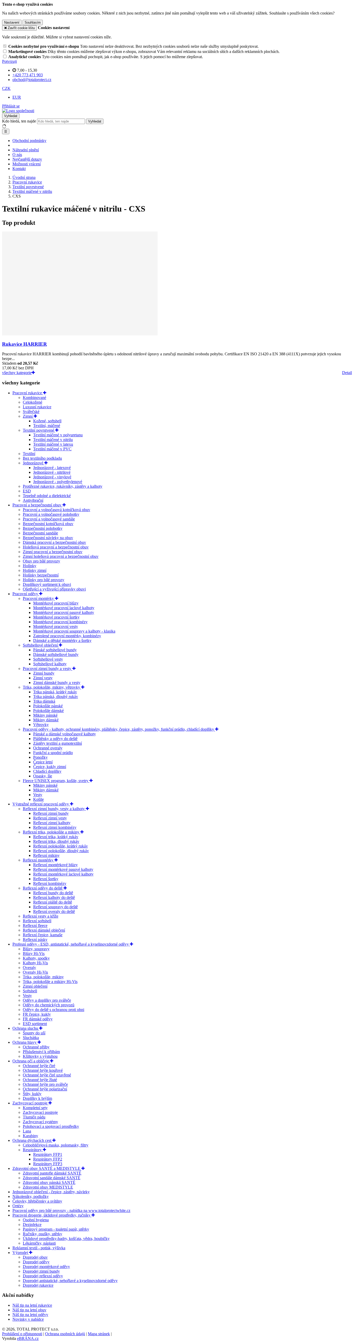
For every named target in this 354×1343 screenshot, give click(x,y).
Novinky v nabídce (28, 1319)
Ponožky (40, 757)
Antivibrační (33, 500)
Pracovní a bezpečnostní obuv (37, 505)
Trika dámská (44, 701)
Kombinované (34, 397)
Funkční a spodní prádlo (53, 752)
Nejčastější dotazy (27, 159)
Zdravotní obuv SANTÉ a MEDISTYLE (46, 1168)
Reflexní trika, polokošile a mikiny (51, 832)
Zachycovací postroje (30, 1103)
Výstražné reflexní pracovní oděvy (41, 804)
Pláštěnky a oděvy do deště (55, 738)
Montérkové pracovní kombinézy (60, 622)
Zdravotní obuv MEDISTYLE (48, 1187)
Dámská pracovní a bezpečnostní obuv (54, 542)
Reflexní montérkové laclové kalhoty (63, 874)
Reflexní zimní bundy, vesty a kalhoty (54, 808)
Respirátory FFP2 (47, 1159)
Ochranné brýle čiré (39, 1065)
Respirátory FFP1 (47, 1154)
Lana (27, 1131)
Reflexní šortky (45, 879)
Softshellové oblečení (41, 645)
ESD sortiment (35, 1023)
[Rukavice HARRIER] (80, 334)
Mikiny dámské (46, 720)
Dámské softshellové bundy (56, 654)
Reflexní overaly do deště (54, 911)
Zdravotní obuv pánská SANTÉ (49, 1182)
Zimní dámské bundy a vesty (56, 682)
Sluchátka (31, 1037)
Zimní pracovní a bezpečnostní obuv (52, 552)
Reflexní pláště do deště (52, 902)
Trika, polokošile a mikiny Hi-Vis (50, 981)
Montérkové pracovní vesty (55, 626)
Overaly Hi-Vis (35, 972)
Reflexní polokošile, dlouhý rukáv (61, 851)
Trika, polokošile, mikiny (43, 977)
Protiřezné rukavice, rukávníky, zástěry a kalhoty (62, 486)
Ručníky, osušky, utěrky (42, 1234)
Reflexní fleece (35, 925)
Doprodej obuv (35, 1257)
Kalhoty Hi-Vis (35, 963)
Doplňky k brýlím (37, 1098)
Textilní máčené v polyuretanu (58, 435)
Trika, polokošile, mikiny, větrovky (52, 687)
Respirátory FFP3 (47, 1164)
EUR (16, 97)
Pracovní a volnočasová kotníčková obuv (56, 509)
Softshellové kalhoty (50, 664)
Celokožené (32, 402)
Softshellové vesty (48, 659)
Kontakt (19, 168)
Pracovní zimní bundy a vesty (47, 668)
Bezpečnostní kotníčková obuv (48, 523)
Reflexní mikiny (46, 855)
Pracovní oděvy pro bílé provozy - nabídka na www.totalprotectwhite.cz (71, 1210)
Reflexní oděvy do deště (43, 888)
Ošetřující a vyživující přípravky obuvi (54, 589)
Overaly (29, 967)
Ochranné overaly (47, 748)
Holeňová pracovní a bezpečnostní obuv (56, 547)
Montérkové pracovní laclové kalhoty (63, 608)
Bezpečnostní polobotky (42, 528)
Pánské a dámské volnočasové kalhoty (64, 734)
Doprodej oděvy (36, 1262)
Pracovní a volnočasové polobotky (51, 514)
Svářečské (31, 411)
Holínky (29, 566)
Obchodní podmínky (29, 140)
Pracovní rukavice (27, 393)
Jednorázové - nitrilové (51, 472)
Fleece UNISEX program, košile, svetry (56, 780)
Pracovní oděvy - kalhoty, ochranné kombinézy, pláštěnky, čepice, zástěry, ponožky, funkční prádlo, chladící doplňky (119, 729)
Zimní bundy (43, 673)
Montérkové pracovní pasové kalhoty (63, 612)
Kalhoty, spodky (36, 958)
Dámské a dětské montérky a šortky (62, 640)
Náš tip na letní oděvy (30, 1314)
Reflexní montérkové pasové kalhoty (63, 869)
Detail (347, 372)
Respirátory (33, 1150)
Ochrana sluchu (25, 1028)
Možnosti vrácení (26, 164)
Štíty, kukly (32, 1093)
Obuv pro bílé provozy (41, 561)
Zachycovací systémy (40, 1122)
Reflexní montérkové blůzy (55, 865)
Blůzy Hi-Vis (34, 953)
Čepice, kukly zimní (49, 766)
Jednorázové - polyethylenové (57, 481)
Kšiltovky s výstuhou (40, 1056)
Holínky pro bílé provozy (43, 580)
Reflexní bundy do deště (53, 893)
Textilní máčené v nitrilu (53, 439)
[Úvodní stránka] (18, 110)
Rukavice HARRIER (24, 344)
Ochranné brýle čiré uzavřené (47, 1075)
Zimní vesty (43, 678)
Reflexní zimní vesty (50, 818)
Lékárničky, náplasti (39, 1243)
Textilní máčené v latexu (53, 444)
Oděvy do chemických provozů (48, 1005)
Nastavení (11, 22)
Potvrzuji (9, 61)
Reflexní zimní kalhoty (51, 822)
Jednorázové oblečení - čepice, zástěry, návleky (51, 1192)
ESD (27, 491)
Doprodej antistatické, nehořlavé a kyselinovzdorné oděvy (70, 1280)
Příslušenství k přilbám (41, 1051)
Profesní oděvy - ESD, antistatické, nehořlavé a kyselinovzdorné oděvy (71, 944)
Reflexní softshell (37, 921)
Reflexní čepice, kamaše (42, 935)
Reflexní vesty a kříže (40, 916)
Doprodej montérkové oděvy (46, 1266)
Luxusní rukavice (37, 407)
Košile (38, 799)
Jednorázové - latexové (52, 467)
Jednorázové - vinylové (52, 477)
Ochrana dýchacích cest (32, 1140)
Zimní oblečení (35, 986)
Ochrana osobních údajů (65, 1334)
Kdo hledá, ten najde (19, 121)
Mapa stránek (99, 1334)
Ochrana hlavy (25, 1042)
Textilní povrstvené (39, 430)
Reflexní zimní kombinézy (54, 827)
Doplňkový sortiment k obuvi (47, 584)
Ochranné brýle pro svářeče (45, 1084)
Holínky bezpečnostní (41, 575)
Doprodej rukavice (38, 1285)
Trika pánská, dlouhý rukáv (55, 696)
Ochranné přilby (36, 1047)
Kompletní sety (35, 1107)
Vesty (37, 794)
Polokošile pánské (48, 706)
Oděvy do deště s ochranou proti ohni (53, 1009)
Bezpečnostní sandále (40, 533)
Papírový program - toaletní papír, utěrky (56, 1229)
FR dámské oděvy (38, 1019)
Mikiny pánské (45, 715)
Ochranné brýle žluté (40, 1079)
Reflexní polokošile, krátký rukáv (60, 846)
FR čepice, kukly (37, 1014)
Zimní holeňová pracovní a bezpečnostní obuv (60, 556)
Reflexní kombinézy (49, 883)
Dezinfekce (32, 1224)
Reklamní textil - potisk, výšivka (38, 1248)
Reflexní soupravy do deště (55, 907)
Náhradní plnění (25, 150)
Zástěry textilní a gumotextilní (57, 743)
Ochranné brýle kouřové (43, 1070)
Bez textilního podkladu (42, 458)
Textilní (29, 453)
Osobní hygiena (36, 1220)
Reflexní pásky (35, 939)
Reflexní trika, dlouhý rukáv (56, 841)
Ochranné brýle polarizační (45, 1089)
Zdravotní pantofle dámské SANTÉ (52, 1173)
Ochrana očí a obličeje (31, 1061)
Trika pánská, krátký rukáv (55, 692)
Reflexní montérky (38, 860)
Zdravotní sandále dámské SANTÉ (51, 1178)
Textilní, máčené (46, 425)
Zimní (28, 416)
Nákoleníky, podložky (30, 1196)
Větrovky (41, 724)
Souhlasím (33, 22)
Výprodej (20, 1252)
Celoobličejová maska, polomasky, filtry (55, 1145)
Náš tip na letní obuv (29, 1310)
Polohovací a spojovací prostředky (51, 1126)
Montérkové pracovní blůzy (56, 603)
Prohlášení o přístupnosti (22, 1334)
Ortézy (18, 1206)
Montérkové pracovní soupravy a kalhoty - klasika (74, 631)
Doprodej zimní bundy (41, 1271)
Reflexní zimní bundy (51, 813)
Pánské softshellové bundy (55, 650)
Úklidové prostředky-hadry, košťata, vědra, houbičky (66, 1238)
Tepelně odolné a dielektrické (47, 495)
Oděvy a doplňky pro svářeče (47, 1000)
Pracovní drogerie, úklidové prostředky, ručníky (51, 1215)
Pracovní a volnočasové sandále (49, 519)
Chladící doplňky (47, 771)
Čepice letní (43, 762)
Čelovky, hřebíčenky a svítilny (37, 1201)
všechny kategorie (17, 372)
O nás (17, 154)
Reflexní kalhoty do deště (54, 897)
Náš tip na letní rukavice (32, 1305)
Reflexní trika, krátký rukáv (55, 837)
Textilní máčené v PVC (52, 449)
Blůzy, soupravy (36, 949)
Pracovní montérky (39, 598)
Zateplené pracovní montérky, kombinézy (67, 636)
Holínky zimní (34, 570)
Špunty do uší (34, 1033)
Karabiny (30, 1136)
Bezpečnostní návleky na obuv (48, 537)
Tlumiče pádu (34, 1117)
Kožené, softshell (47, 421)
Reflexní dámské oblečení (44, 930)
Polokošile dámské (48, 710)
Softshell (30, 991)
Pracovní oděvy (25, 594)
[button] (6, 88)
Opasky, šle (42, 776)
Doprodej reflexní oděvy (43, 1276)
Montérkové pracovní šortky (56, 617)
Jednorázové (33, 463)
